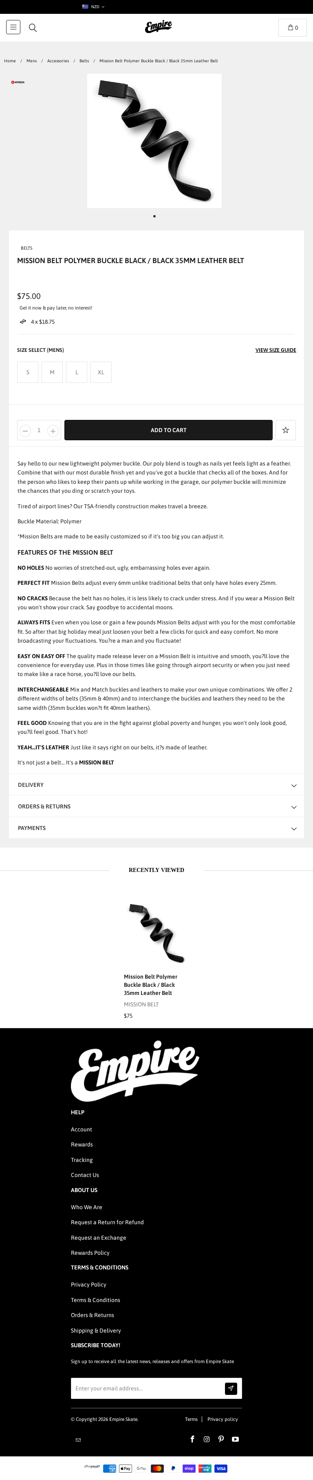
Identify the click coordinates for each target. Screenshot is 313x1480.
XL (101, 372)
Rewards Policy (90, 1252)
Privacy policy (222, 1419)
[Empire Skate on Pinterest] (221, 1440)
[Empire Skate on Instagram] (207, 1440)
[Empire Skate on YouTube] (235, 1440)
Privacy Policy (88, 1284)
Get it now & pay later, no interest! (56, 308)
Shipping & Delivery (96, 1330)
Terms (191, 1419)
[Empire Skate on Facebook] (192, 1440)
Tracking (82, 1160)
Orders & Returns (92, 1315)
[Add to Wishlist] (285, 430)
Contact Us (85, 1175)
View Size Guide (276, 350)
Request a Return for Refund (107, 1222)
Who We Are (86, 1207)
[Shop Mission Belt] (18, 84)
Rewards (82, 1144)
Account (81, 1129)
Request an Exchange (98, 1237)
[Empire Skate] (158, 32)
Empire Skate (123, 1419)
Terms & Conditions (95, 1300)
